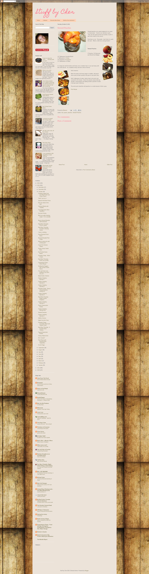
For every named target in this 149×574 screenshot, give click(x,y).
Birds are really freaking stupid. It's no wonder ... (44, 217)
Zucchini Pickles (42, 213)
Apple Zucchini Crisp (43, 320)
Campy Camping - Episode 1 (42, 315)
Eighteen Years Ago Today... (43, 409)
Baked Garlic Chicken (43, 276)
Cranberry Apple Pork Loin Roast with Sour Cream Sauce (44, 195)
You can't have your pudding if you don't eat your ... (43, 272)
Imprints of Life (40, 390)
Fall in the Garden (41, 456)
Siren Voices (40, 431)
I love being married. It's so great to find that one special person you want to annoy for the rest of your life (48, 83)
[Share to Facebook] (79, 110)
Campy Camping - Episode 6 (42, 282)
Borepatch (40, 382)
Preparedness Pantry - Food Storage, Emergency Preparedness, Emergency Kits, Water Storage (44, 526)
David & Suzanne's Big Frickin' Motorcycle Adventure (45, 535)
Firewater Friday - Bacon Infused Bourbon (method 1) (44, 290)
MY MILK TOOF (41, 436)
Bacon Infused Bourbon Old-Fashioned (44, 221)
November (41, 189)
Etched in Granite (42, 532)
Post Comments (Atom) (89, 169)
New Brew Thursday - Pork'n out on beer (43, 259)
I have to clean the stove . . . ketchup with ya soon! (48, 60)
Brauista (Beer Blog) (55, 20)
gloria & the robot (41, 433)
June (40, 354)
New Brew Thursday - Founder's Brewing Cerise (43, 229)
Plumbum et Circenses (43, 427)
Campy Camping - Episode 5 (42, 285)
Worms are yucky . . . (48, 70)
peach (65, 112)
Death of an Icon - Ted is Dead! (44, 424)
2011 (38, 367)
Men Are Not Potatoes (43, 403)
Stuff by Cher (55, 12)
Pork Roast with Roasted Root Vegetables (42, 341)
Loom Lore (40, 412)
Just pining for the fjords (42, 428)
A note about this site (42, 394)
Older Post (109, 164)
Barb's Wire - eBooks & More (45, 440)
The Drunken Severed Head (44, 505)
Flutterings (39, 515)
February (41, 363)
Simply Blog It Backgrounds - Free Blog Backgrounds (45, 489)
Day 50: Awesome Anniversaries (44, 511)
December (41, 187)
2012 (38, 185)
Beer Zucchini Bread (42, 461)
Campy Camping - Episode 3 (42, 302)
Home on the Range (42, 388)
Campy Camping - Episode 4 (42, 294)
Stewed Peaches (77, 112)
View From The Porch (43, 378)
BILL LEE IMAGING (42, 471)
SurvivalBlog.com (42, 416)
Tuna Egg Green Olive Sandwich (43, 210)
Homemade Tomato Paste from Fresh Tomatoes (47, 167)
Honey (67, 58)
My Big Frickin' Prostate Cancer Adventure (43, 500)
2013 (38, 183)
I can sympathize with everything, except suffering (48, 155)
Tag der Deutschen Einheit (43, 333)
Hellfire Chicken (42, 318)
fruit (62, 112)
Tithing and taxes (41, 496)
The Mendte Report (42, 539)
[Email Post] (71, 110)
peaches (70, 112)
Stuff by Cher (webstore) (68, 20)
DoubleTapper (41, 397)
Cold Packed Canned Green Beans (48, 95)
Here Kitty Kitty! (47, 142)
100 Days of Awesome (43, 510)
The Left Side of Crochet (43, 449)
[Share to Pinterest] (80, 110)
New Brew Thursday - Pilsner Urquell (43, 224)
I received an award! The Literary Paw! (48, 119)
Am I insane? (41, 338)
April (40, 358)
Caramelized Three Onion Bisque (43, 263)
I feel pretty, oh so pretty (42, 446)
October (41, 191)
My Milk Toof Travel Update (43, 437)
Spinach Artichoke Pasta (44, 200)
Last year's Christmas (42, 506)
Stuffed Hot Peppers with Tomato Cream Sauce (43, 267)
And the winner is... (41, 492)
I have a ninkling (42, 232)
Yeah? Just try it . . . (43, 198)
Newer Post (62, 164)
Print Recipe (74, 89)
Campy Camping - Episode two (42, 309)
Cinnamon (68, 59)
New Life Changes (42, 483)
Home (38, 20)
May (40, 356)
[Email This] (74, 110)
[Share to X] (77, 110)
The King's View (41, 422)
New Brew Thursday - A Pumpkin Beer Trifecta (44, 329)
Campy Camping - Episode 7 (42, 278)
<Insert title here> (42, 495)
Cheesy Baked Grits (43, 335)
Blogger (86, 570)
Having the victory (42, 514)
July (40, 352)
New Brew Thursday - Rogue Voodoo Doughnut (43, 298)
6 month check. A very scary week (45, 502)
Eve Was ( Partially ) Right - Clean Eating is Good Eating (44, 465)
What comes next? (42, 445)
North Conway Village (43, 518)
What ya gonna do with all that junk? (44, 242)
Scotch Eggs (41, 345)
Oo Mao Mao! (40, 404)
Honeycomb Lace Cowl (42, 413)
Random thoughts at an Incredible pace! (43, 454)
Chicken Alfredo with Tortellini (43, 207)
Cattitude (45, 20)
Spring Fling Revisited (42, 451)
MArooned (40, 407)
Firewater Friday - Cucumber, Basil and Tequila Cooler (44, 324)
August (40, 349)
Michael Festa (41, 477)
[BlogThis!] (75, 110)
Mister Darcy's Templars (42, 442)
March (40, 360)
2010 (38, 370)
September (41, 347)
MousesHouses (41, 393)
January (41, 365)
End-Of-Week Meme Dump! (43, 379)
